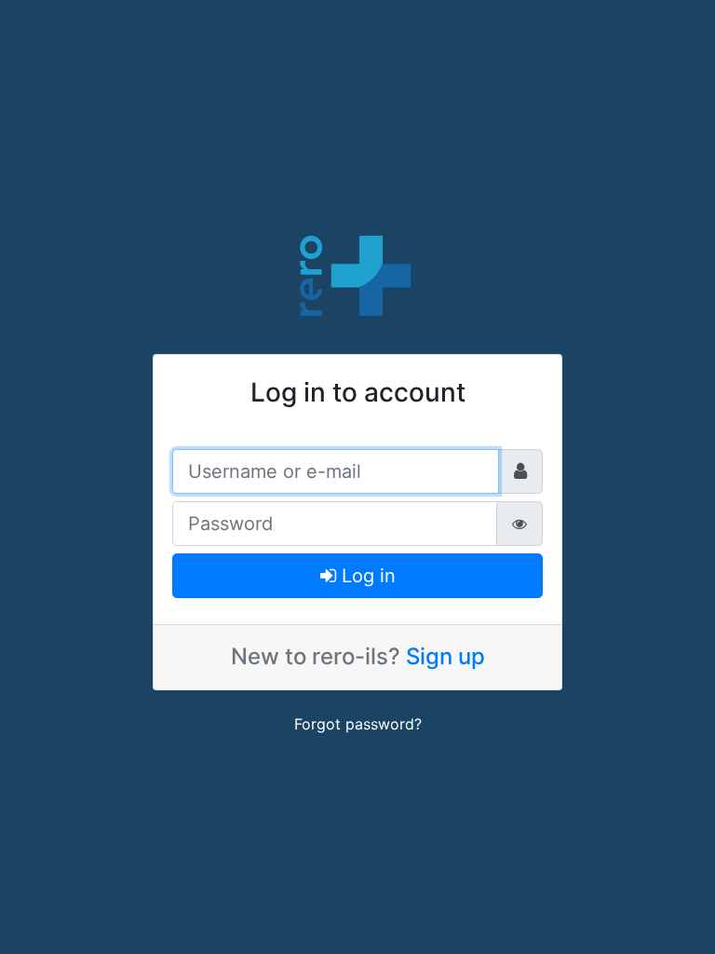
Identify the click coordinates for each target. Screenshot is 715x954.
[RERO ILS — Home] (357, 274)
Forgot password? (358, 724)
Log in (366, 576)
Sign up (445, 656)
